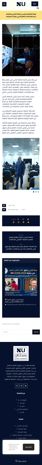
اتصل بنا (22, 405)
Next (36, 165)
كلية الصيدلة (22, 428)
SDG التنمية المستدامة (13, 209)
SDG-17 (20, 304)
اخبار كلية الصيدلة (30, 304)
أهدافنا (22, 402)
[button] (4, 4)
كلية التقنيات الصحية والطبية (22, 434)
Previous (6, 165)
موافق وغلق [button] (28, 447)
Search (36, 331)
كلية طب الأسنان (22, 425)
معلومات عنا (22, 399)
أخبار (35, 304)
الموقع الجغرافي (22, 408)
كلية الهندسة (22, 431)
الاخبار (22, 411)
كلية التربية (22, 437)
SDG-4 (23, 209)
